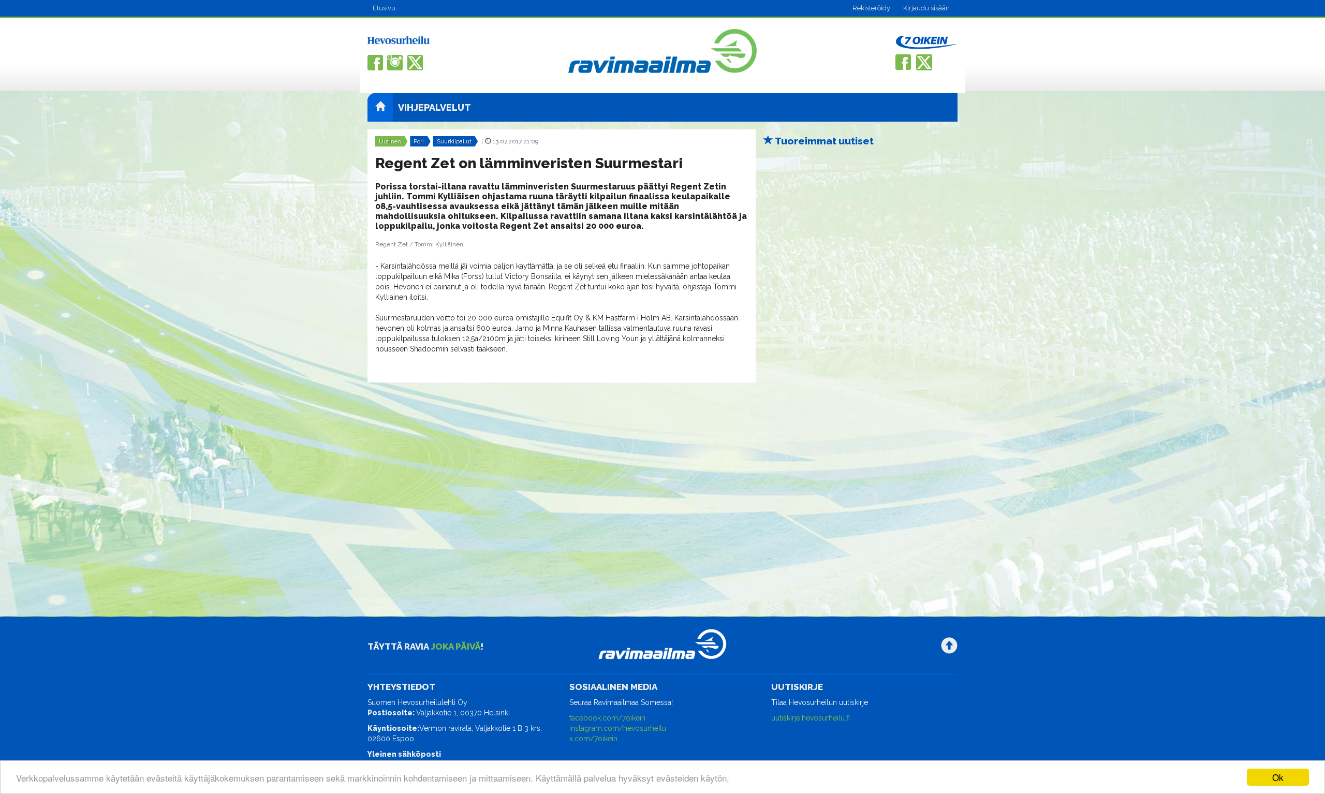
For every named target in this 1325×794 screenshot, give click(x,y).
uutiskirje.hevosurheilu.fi (810, 718)
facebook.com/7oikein (607, 718)
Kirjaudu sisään (926, 8)
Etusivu (384, 8)
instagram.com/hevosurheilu (617, 728)
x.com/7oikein (593, 738)
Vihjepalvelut (434, 107)
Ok (1278, 777)
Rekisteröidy (871, 8)
